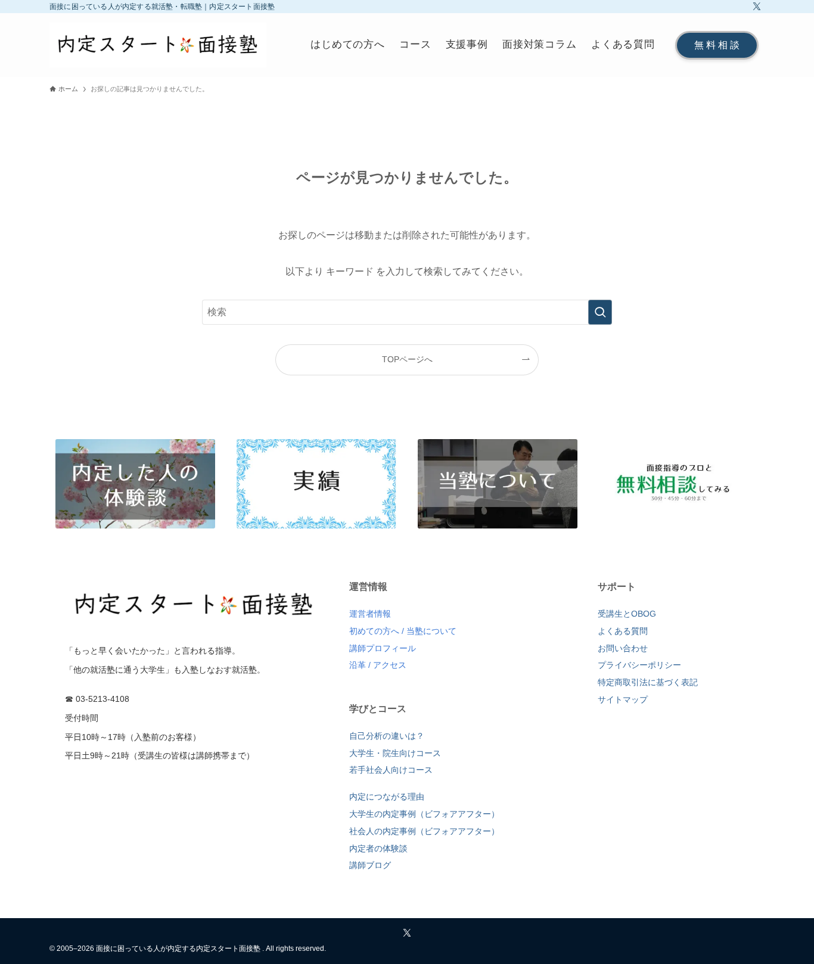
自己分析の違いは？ (386, 736)
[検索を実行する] (600, 312)
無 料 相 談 (717, 45)
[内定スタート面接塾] (157, 45)
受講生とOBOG (627, 613)
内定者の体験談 (378, 848)
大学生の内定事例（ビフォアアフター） (424, 814)
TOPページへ (407, 359)
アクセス (389, 665)
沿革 (357, 665)
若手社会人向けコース (391, 770)
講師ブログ (370, 865)
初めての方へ (374, 631)
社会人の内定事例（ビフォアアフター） (424, 831)
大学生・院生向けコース (395, 753)
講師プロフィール (382, 648)
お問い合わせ (623, 648)
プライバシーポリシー (639, 665)
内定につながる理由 (386, 796)
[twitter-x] (757, 6)
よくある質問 (623, 631)
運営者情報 (370, 613)
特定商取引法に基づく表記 (648, 682)
